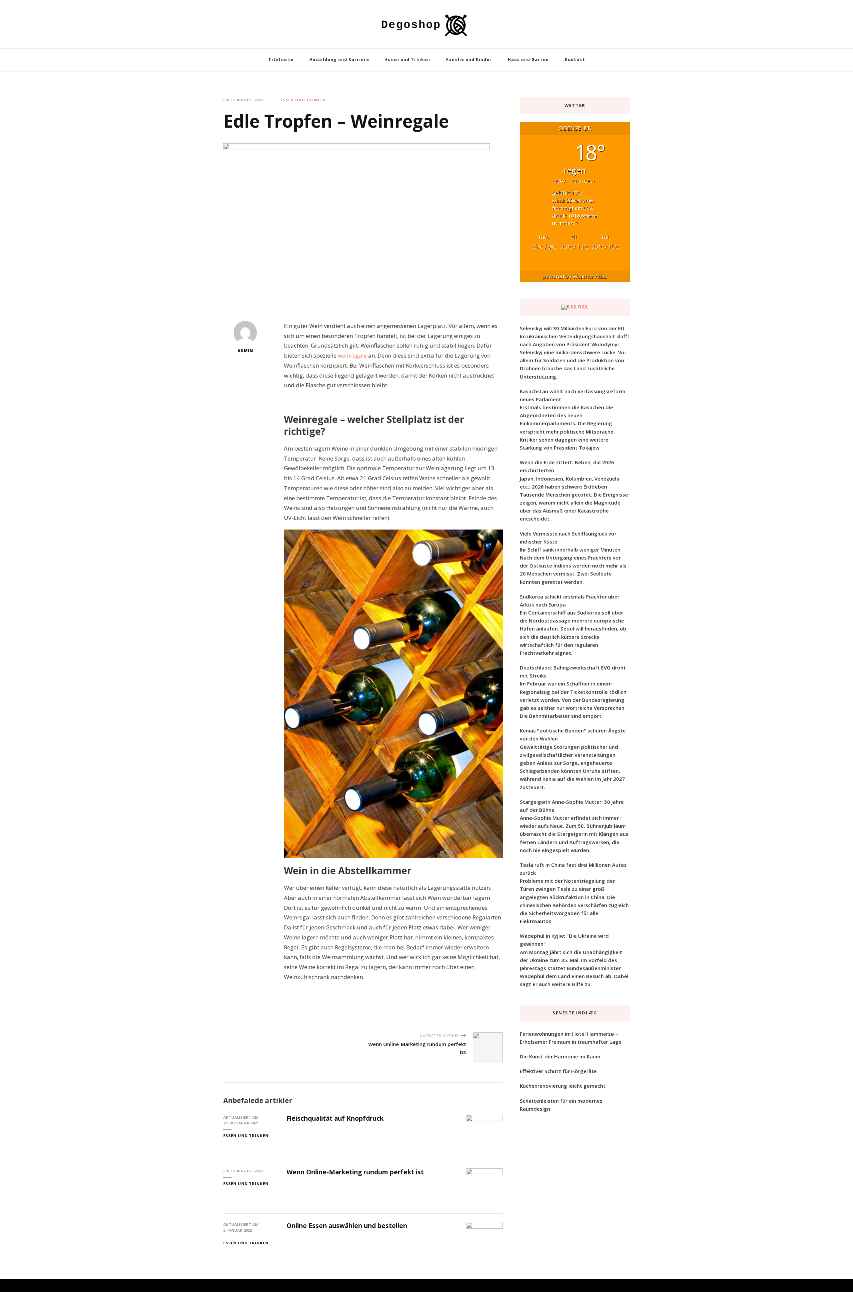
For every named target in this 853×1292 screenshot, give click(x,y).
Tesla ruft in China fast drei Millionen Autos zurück (573, 868)
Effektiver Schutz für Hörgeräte (558, 1071)
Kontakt (575, 59)
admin (245, 350)
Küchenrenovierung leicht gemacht (562, 1085)
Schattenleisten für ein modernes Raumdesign (561, 1104)
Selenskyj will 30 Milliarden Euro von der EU (572, 328)
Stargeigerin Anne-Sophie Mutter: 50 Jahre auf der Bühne (572, 805)
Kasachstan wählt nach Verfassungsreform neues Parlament (572, 395)
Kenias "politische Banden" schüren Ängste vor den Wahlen (573, 734)
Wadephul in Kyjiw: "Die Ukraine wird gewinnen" (564, 939)
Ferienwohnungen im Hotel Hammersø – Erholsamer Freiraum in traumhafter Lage (570, 1037)
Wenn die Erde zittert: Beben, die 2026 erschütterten (567, 466)
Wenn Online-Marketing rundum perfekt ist (355, 1172)
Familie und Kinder (469, 59)
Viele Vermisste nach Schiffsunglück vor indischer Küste (568, 537)
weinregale (352, 355)
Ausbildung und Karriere (339, 59)
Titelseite (281, 59)
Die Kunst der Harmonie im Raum (560, 1056)
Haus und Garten (528, 59)
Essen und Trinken (407, 59)
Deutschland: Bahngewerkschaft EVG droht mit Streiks (573, 671)
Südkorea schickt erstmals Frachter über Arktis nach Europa (569, 600)
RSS (583, 307)
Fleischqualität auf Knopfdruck (335, 1118)
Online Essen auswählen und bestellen (347, 1225)
